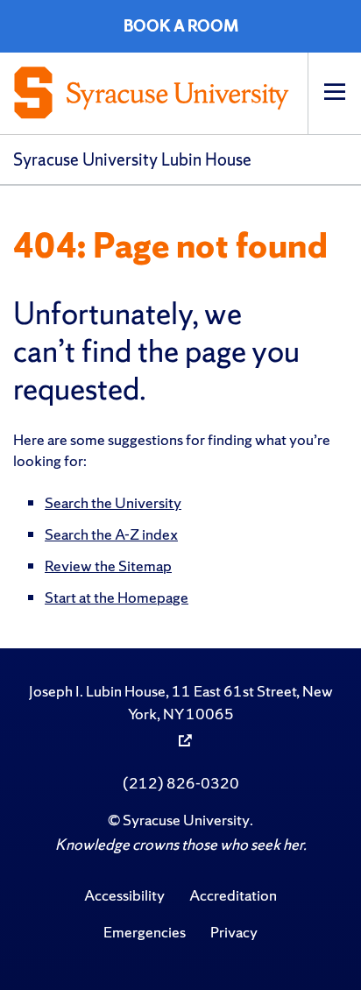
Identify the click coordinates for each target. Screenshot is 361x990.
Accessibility (124, 895)
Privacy (234, 932)
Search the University (113, 502)
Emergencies (144, 932)
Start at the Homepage (116, 597)
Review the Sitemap (108, 565)
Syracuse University (186, 820)
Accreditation (233, 895)
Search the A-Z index (111, 534)
